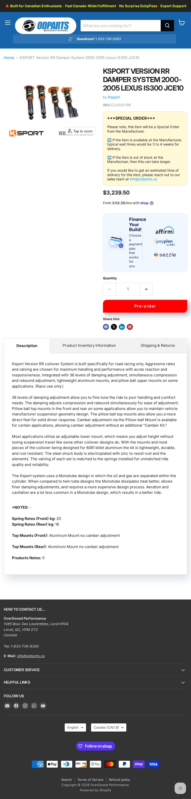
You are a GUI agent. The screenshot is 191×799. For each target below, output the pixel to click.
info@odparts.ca (143, 179)
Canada (106, 727)
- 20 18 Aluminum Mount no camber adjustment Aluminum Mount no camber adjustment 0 (95, 460)
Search (66, 780)
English (73, 727)
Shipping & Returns (158, 345)
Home (9, 57)
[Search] (167, 25)
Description (26, 345)
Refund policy (119, 780)
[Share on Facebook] (106, 327)
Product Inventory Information (89, 345)
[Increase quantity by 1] (146, 289)
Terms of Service (90, 780)
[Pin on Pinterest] (130, 327)
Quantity (110, 278)
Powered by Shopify (95, 790)
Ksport (114, 97)
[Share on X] (114, 327)
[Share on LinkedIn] (122, 327)
